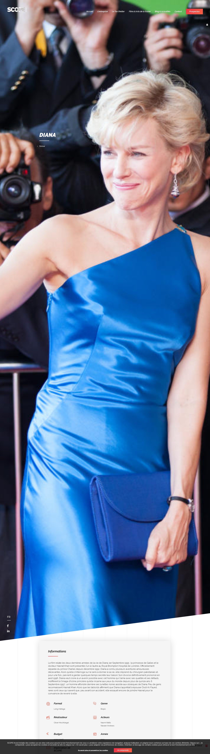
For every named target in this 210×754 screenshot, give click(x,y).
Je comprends (123, 750)
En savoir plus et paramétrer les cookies (93, 750)
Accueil (89, 11)
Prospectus (194, 11)
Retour (42, 146)
